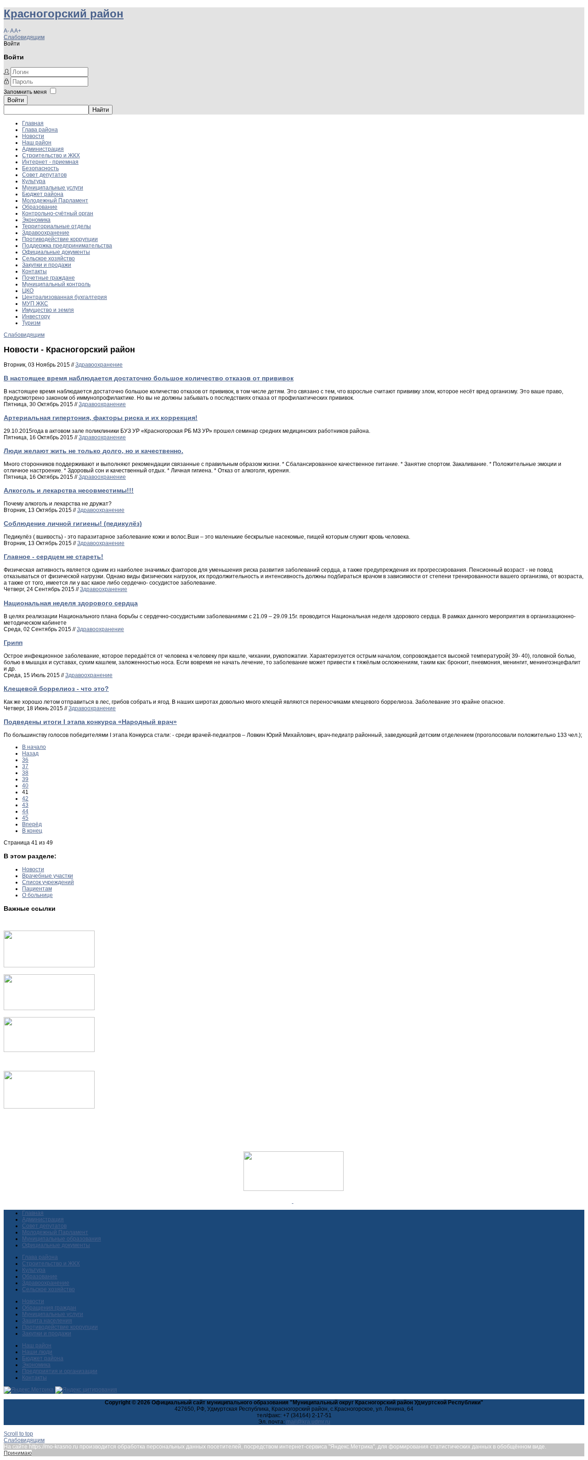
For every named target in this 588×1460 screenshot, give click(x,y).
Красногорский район (64, 13)
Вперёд (32, 824)
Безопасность (40, 168)
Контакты (34, 271)
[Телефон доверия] (49, 1107)
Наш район (36, 142)
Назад (30, 753)
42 (25, 798)
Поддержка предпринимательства (67, 245)
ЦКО (28, 290)
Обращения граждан (49, 1308)
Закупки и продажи (46, 265)
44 (25, 811)
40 (25, 785)
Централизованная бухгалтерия (64, 297)
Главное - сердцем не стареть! (53, 556)
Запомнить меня (25, 92)
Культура (33, 181)
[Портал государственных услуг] (49, 965)
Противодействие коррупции (60, 239)
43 (25, 805)
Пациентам (37, 888)
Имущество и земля (48, 310)
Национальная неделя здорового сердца (71, 603)
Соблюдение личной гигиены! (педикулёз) (73, 523)
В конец (32, 831)
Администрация (43, 149)
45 (25, 818)
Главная (33, 123)
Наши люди (37, 1352)
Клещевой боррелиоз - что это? (56, 688)
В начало (34, 747)
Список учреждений (48, 882)
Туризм (31, 323)
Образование (39, 207)
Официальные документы (56, 252)
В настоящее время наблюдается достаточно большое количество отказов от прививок (149, 378)
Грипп (13, 642)
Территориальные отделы (56, 226)
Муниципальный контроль (56, 284)
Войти (15, 100)
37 (25, 766)
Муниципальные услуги (52, 187)
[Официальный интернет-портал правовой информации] (293, 1201)
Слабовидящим (24, 37)
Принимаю (18, 1453)
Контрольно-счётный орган (57, 213)
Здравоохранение (45, 233)
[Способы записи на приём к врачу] (49, 1050)
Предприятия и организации (59, 1371)
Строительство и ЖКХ (51, 155)
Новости (33, 136)
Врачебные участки (47, 876)
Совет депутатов (44, 175)
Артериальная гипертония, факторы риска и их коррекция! (101, 417)
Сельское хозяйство (48, 258)
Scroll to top (18, 1434)
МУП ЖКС (35, 303)
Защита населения (47, 1320)
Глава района (40, 129)
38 (25, 773)
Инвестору (36, 316)
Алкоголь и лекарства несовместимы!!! (69, 490)
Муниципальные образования (61, 1239)
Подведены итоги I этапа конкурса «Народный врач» (90, 721)
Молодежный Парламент (55, 200)
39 (25, 779)
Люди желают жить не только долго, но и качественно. (93, 450)
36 (25, 760)
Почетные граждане (48, 278)
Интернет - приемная (50, 162)
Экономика (36, 220)
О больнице (37, 895)
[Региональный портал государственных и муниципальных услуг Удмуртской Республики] (49, 1008)
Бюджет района (42, 194)
